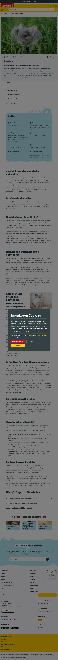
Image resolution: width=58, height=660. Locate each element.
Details (32, 341)
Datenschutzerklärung (42, 335)
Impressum (31, 335)
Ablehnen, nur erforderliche (17, 341)
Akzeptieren (17, 345)
